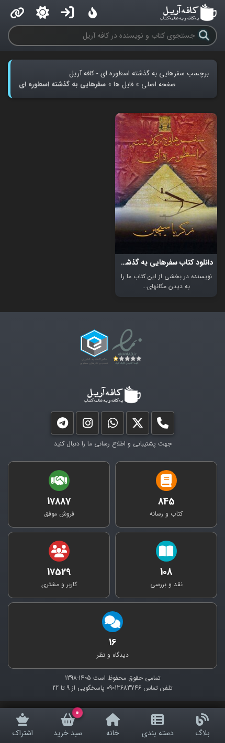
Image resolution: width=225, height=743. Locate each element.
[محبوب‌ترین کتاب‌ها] (92, 12)
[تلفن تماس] (162, 425)
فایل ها (123, 84)
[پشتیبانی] (112, 425)
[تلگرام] (62, 425)
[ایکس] (137, 425)
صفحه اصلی (158, 84)
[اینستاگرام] (87, 425)
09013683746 (124, 688)
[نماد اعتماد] (129, 347)
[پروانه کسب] (94, 347)
